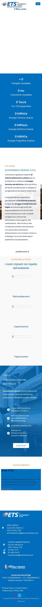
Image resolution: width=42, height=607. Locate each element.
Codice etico (7, 590)
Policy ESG (18, 590)
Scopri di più (21, 252)
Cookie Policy (21, 588)
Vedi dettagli (6, 489)
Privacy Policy (8, 588)
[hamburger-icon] (38, 3)
